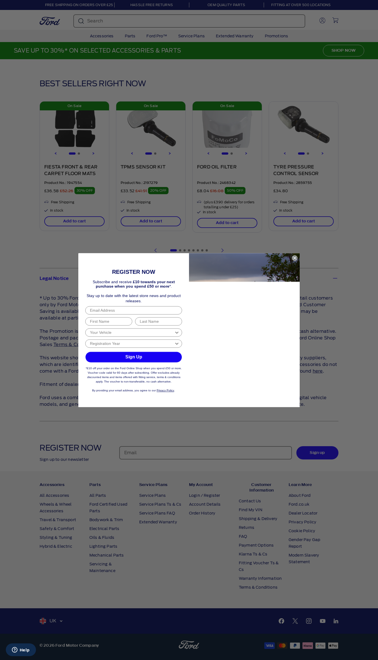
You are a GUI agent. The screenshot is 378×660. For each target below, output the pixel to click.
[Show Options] (177, 332)
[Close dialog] (294, 258)
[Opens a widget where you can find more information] (21, 650)
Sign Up (133, 357)
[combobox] (132, 332)
